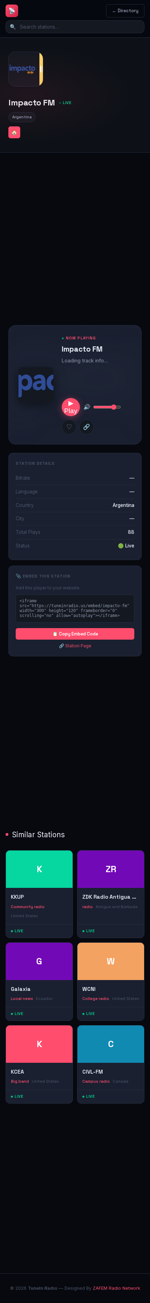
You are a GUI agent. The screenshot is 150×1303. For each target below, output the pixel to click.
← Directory (125, 11)
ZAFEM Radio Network (116, 1288)
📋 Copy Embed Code (75, 634)
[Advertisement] (75, 233)
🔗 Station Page (75, 645)
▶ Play (70, 406)
